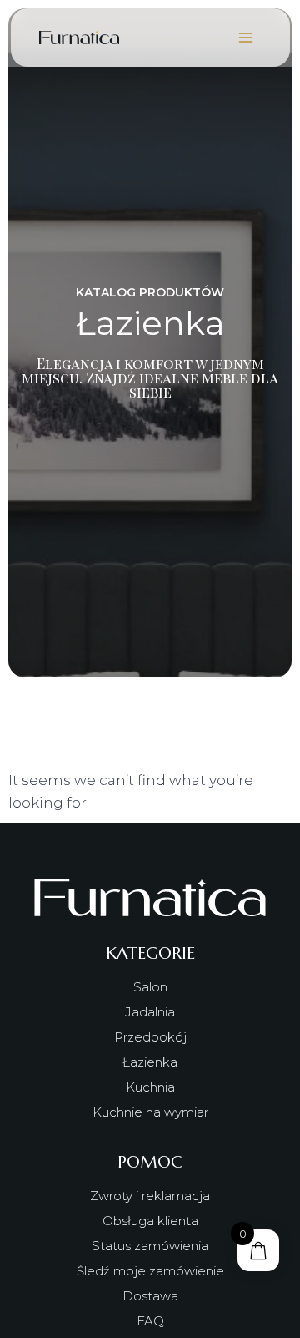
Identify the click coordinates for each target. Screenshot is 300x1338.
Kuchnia (150, 1087)
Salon (150, 987)
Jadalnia (150, 1012)
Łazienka (150, 1062)
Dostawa (150, 1296)
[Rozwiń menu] (246, 37)
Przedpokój (150, 1037)
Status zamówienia (150, 1246)
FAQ (150, 1321)
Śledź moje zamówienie (150, 1271)
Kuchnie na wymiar (150, 1112)
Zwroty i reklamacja (150, 1196)
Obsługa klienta (150, 1221)
